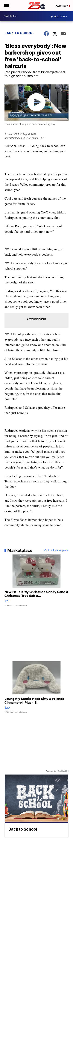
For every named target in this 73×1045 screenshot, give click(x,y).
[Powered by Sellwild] (63, 771)
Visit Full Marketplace (56, 550)
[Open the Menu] (6, 5)
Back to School (19, 33)
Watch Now (62, 6)
